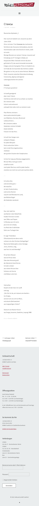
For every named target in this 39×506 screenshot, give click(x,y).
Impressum (5, 373)
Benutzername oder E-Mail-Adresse (13, 465)
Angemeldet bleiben (10, 480)
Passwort (5, 474)
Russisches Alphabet (12, 318)
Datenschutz (5, 375)
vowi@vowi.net (6, 368)
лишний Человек (31, 339)
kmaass (13, 27)
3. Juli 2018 (6, 27)
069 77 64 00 (5, 366)
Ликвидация (8, 339)
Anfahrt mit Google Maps (9, 429)
